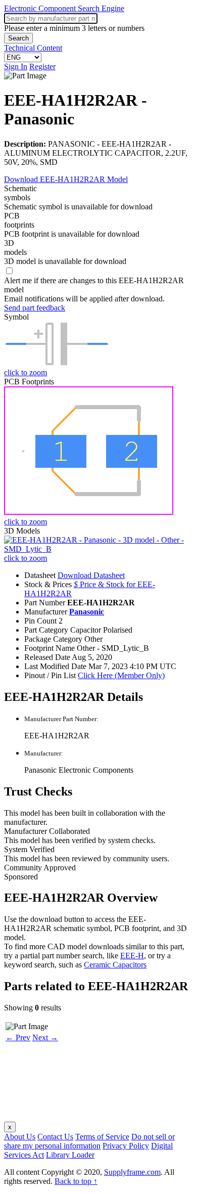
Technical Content (33, 47)
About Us (19, 1136)
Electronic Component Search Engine (64, 8)
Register (42, 66)
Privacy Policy (126, 1145)
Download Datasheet (91, 575)
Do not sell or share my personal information (89, 1141)
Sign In (15, 66)
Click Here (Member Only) (121, 675)
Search (18, 38)
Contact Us (55, 1136)
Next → (45, 1037)
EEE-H (132, 955)
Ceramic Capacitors (115, 964)
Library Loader (70, 1155)
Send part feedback (34, 307)
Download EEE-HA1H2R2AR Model (66, 179)
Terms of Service (102, 1136)
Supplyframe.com (132, 1172)
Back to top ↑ (76, 1181)
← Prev (18, 1037)
